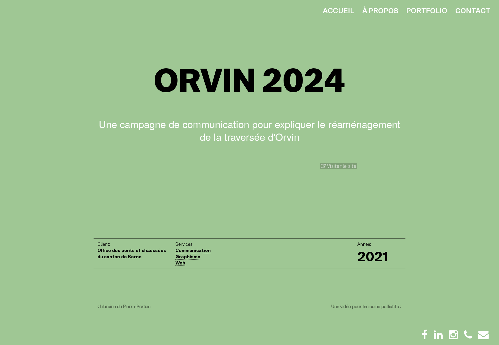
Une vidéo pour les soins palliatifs (365, 306)
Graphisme (187, 256)
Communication (193, 250)
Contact (472, 10)
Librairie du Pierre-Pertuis (124, 306)
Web (180, 263)
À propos (380, 10)
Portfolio (426, 10)
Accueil (338, 10)
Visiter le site (341, 166)
